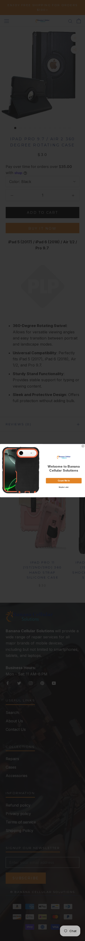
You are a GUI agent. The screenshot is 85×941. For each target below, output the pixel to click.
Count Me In (64, 480)
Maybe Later (64, 487)
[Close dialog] (83, 446)
